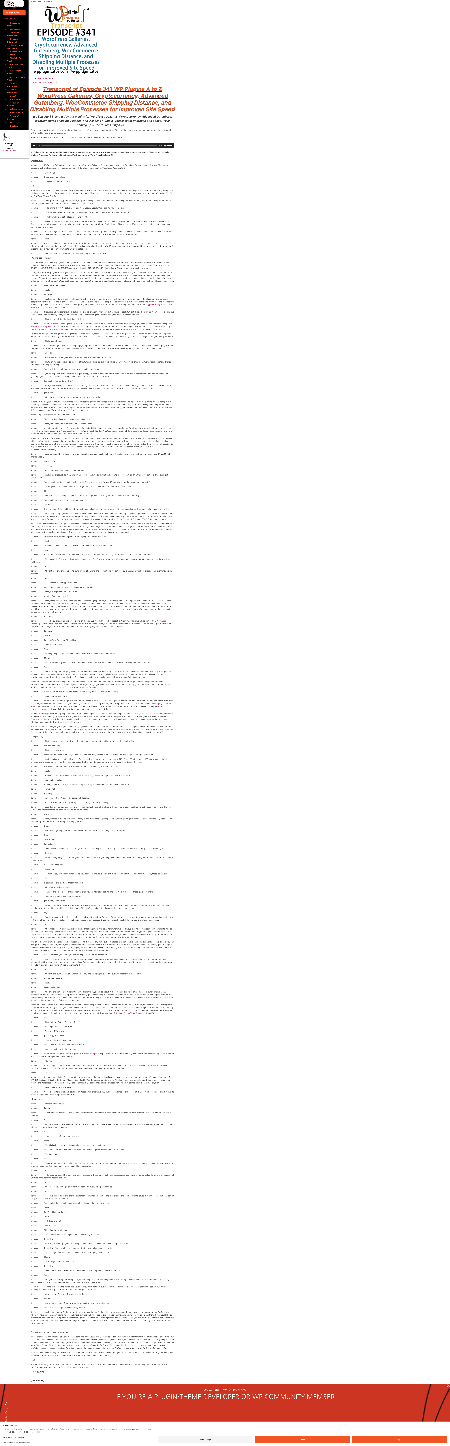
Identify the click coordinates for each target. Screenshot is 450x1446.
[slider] (170, 145)
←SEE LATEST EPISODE (41, 1)
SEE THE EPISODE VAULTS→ (44, 82)
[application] (102, 145)
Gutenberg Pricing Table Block (127, 1013)
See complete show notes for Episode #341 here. (100, 137)
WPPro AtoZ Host (9, 151)
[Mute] (164, 145)
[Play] (34, 145)
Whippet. (93, 1053)
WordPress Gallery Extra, (42, 326)
